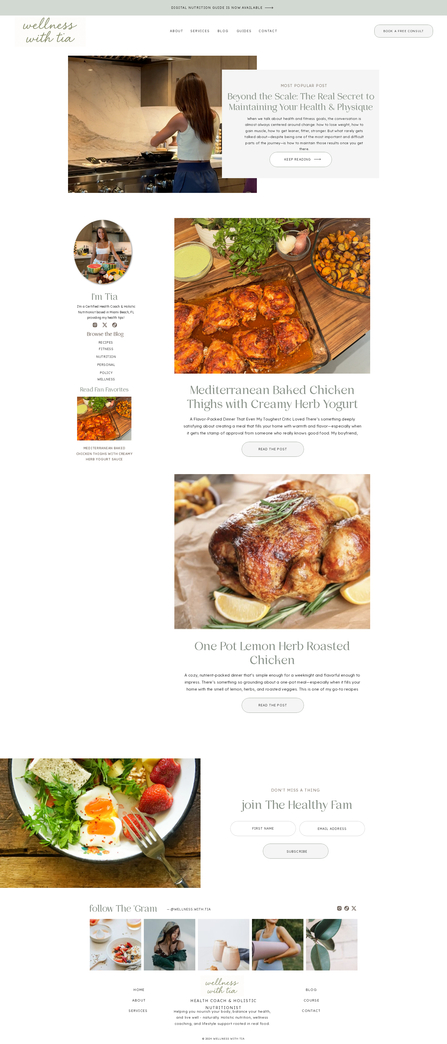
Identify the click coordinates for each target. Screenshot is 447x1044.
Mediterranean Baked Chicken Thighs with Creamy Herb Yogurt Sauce (272, 404)
